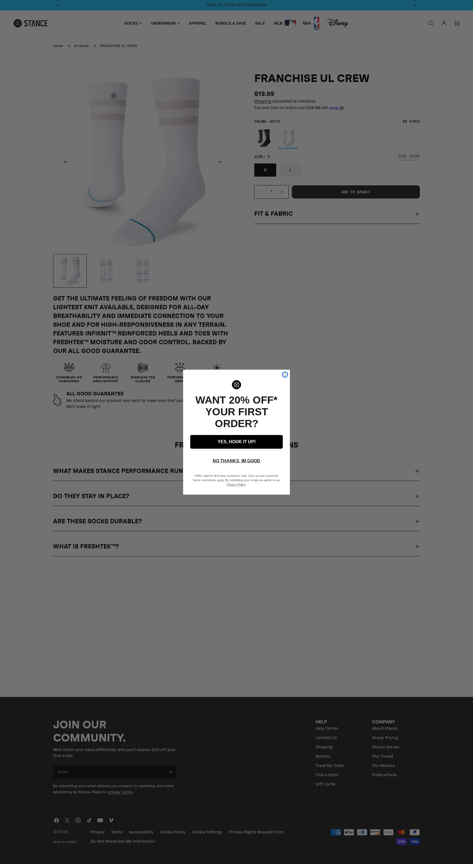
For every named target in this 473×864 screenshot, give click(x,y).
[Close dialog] (285, 374)
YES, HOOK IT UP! (237, 441)
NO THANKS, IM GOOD (236, 461)
